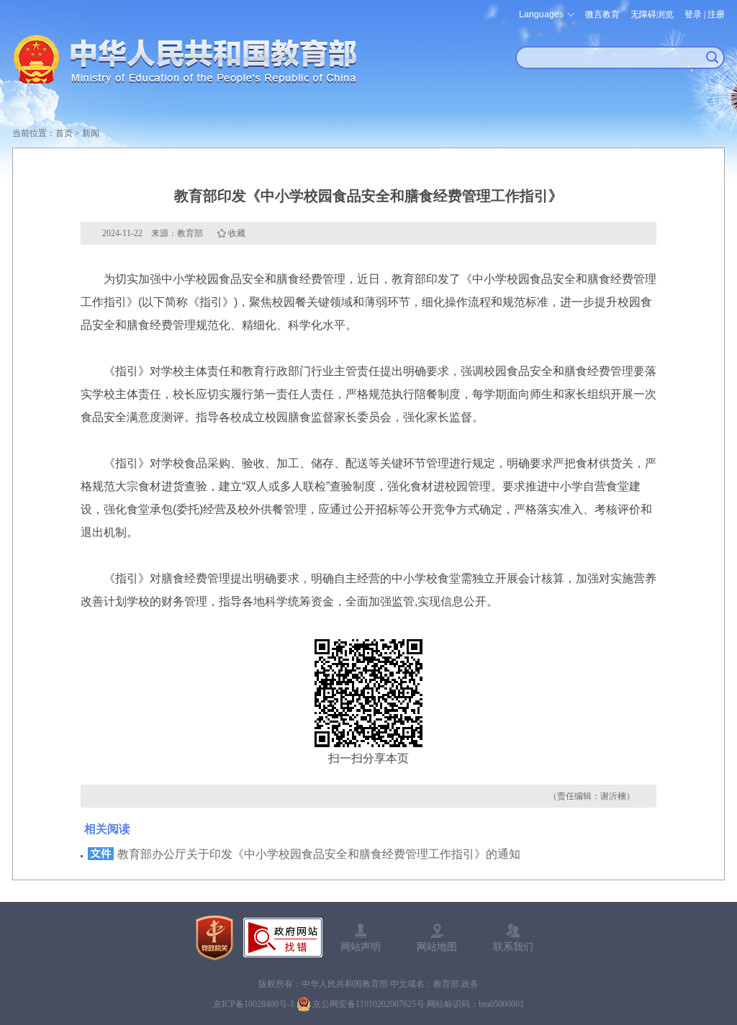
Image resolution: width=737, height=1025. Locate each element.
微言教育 (602, 14)
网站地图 (437, 946)
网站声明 (360, 946)
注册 (716, 14)
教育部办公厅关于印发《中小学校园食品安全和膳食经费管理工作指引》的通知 (318, 854)
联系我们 (513, 946)
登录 (693, 14)
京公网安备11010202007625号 (368, 1004)
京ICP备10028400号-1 (253, 1004)
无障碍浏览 (652, 14)
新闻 (90, 133)
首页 (64, 133)
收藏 (236, 233)
